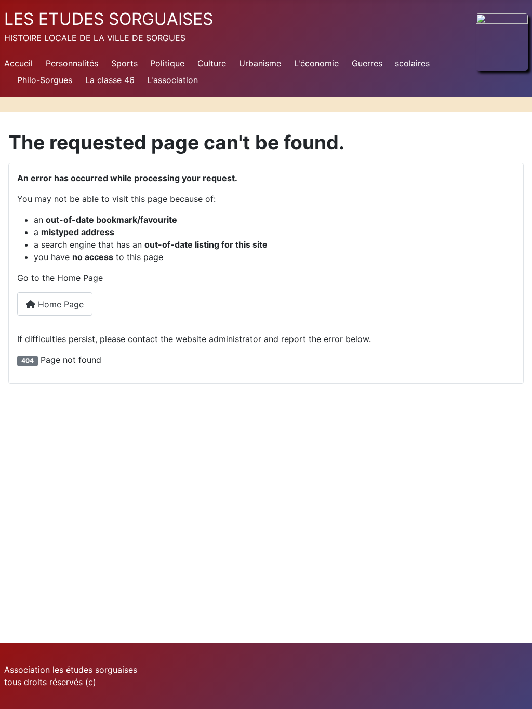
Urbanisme (260, 63)
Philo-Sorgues (44, 80)
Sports (124, 63)
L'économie (316, 63)
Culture (211, 63)
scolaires (412, 63)
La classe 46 (110, 80)
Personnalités (72, 63)
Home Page (59, 304)
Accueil (18, 63)
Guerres (367, 63)
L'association (172, 80)
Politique (167, 63)
